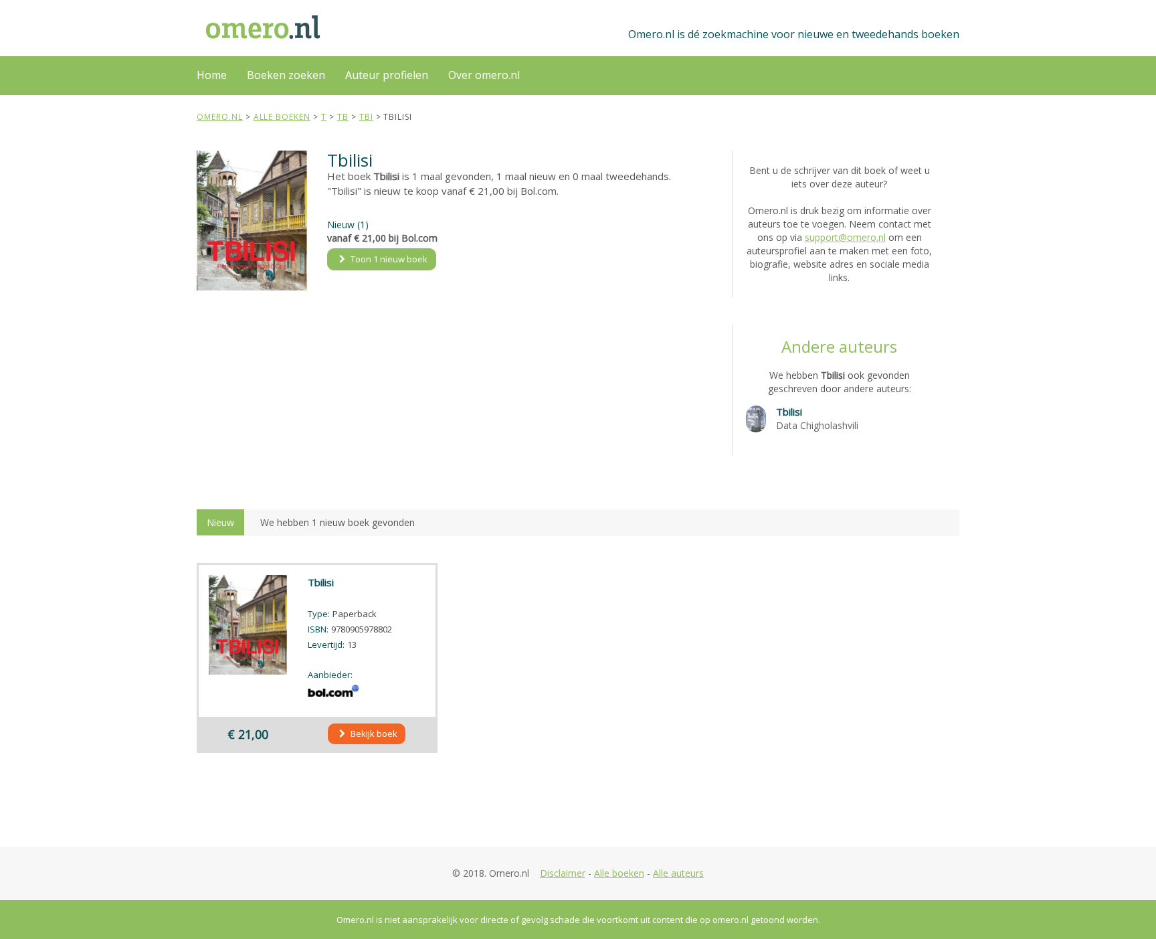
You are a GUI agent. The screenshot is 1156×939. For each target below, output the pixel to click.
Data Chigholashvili (817, 425)
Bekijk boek (373, 734)
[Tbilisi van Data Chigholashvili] (756, 418)
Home (212, 75)
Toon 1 (388, 259)
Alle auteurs (678, 873)
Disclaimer (562, 873)
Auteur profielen (386, 75)
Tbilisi (789, 411)
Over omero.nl (484, 75)
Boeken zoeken (286, 75)
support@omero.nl (845, 237)
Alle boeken (619, 873)
